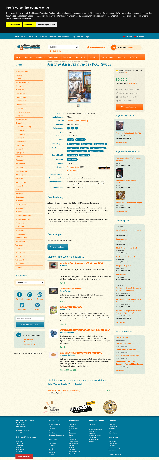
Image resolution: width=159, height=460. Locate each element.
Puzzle (17, 190)
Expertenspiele (20, 104)
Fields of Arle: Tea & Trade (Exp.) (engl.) (77, 61)
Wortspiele (19, 245)
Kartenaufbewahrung (23, 127)
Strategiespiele (20, 234)
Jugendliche (84, 155)
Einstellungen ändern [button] (46, 24)
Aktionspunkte (73, 148)
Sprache (128, 37)
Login (87, 37)
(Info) (125, 73)
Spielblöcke (19, 223)
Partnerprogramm (54, 431)
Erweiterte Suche (55, 51)
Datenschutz (19, 443)
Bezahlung (18, 447)
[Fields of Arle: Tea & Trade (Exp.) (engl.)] (79, 103)
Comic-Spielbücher (22, 82)
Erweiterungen (20, 97)
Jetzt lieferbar (29, 342)
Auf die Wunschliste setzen (129, 93)
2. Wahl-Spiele (93, 437)
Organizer (19, 178)
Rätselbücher (20, 197)
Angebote (40, 57)
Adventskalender (21, 71)
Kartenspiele (20, 138)
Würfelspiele (20, 260)
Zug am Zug (72, 454)
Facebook (19, 299)
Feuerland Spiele (73, 167)
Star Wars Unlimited (75, 452)
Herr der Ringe (73, 443)
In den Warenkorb (130, 107)
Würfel (17, 249)
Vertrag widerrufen (24, 456)
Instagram (29, 299)
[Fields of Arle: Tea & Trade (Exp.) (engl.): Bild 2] (78, 106)
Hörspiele (18, 123)
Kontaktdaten (73, 170)
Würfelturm (19, 263)
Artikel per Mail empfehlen (128, 97)
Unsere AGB (19, 445)
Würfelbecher (20, 252)
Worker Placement (95, 151)
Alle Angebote (120, 322)
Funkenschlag (73, 441)
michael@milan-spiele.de (28, 437)
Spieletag (52, 435)
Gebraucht (121, 57)
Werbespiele (20, 241)
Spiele (18, 57)
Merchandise (20, 164)
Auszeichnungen (107, 57)
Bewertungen (32, 37)
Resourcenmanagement (77, 151)
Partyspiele (19, 186)
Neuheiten (28, 57)
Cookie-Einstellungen (115, 454)
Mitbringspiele (20, 175)
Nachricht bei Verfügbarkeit (129, 89)
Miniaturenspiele (21, 171)
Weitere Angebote (121, 142)
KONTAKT (18, 452)
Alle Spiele (92, 424)
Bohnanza (72, 431)
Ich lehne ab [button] (29, 24)
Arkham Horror (73, 429)
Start (17, 37)
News (23, 37)
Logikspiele (19, 153)
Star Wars (72, 450)
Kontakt (80, 37)
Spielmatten (19, 226)
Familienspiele (20, 108)
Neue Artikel (28, 339)
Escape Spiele (20, 101)
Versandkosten (63, 37)
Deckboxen (19, 90)
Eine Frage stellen (126, 101)
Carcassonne (73, 433)
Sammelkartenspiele (22, 219)
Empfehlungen (53, 57)
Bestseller (43, 37)
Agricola (71, 427)
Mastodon (22, 309)
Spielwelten (67, 57)
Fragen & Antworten (55, 424)
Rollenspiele (19, 208)
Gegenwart (80, 140)
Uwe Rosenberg (82, 121)
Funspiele (19, 116)
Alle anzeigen (120, 370)
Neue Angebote (29, 344)
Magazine (19, 156)
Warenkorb (112, 441)
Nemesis (71, 445)
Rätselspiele (19, 201)
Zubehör (18, 267)
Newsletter (52, 444)
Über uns (52, 37)
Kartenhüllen (20, 134)
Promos (91, 442)
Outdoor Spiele (21, 182)
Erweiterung (72, 159)
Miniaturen (19, 167)
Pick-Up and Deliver (98, 148)
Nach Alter (93, 57)
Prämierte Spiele (94, 439)
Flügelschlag (73, 439)
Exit (70, 437)
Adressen (112, 446)
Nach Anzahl (80, 57)
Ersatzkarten (20, 93)
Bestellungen (113, 444)
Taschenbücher (21, 238)
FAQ (73, 37)
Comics (18, 86)
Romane (18, 212)
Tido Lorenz (71, 121)
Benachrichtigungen (115, 448)
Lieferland (140, 37)
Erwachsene (72, 155)
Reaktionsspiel (20, 204)
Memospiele (19, 160)
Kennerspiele (61, 61)
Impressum (18, 441)
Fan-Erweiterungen (22, 112)
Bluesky (37, 309)
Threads (40, 299)
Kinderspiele (20, 145)
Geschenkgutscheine (95, 429)
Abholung (52, 433)
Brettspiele (19, 75)
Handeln (84, 148)
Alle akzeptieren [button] (13, 24)
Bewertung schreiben (58, 247)
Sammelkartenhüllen (23, 215)
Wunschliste (112, 450)
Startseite (50, 61)
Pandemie (72, 447)
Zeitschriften (92, 433)
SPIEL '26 (133, 57)
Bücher (18, 79)
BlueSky (51, 450)
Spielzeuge (19, 230)
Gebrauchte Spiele (95, 435)
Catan (71, 435)
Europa (70, 140)
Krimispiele (19, 149)
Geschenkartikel (21, 119)
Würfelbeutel (20, 256)
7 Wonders (72, 424)
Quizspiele (19, 193)
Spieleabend (60, 435)
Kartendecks (20, 130)
